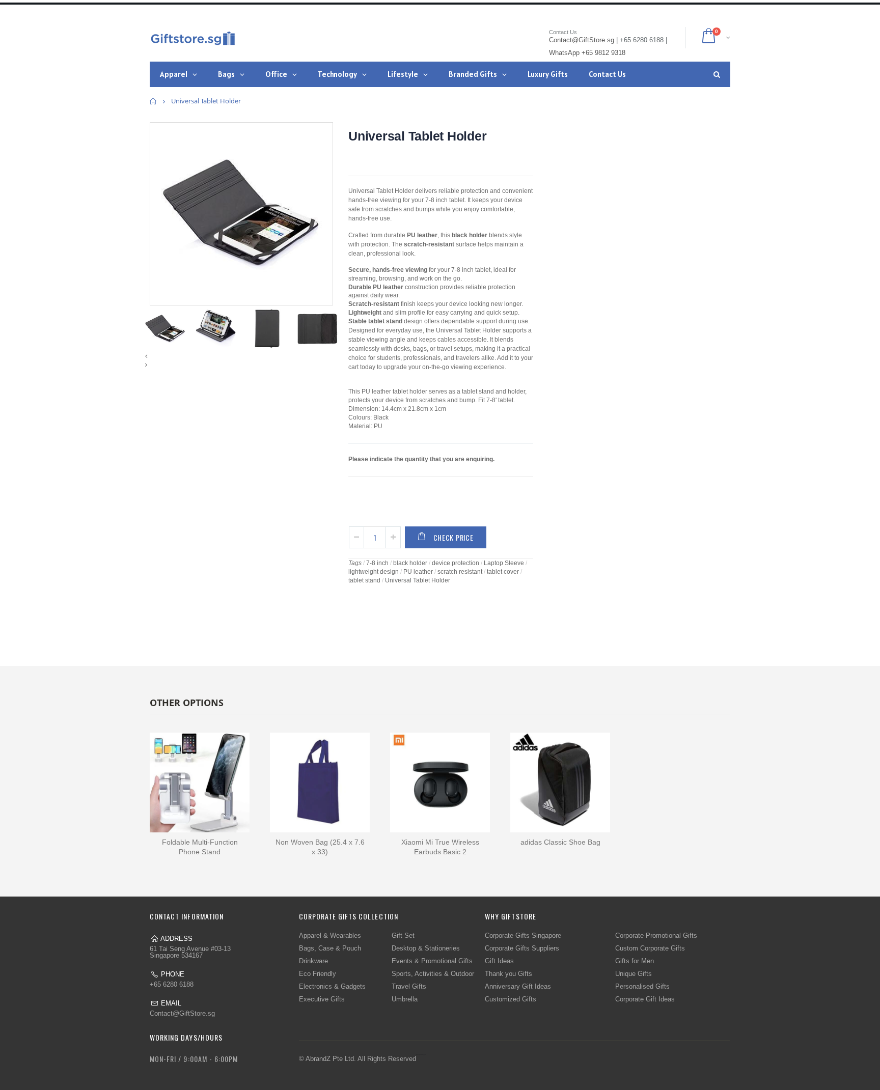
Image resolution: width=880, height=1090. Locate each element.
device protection (455, 563)
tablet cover (503, 571)
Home (153, 101)
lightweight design (373, 571)
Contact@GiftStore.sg (182, 1013)
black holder (410, 563)
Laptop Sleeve (504, 563)
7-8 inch (377, 563)
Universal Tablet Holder (417, 136)
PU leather (418, 571)
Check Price (453, 537)
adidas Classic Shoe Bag (560, 842)
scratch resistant (459, 571)
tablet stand (364, 580)
